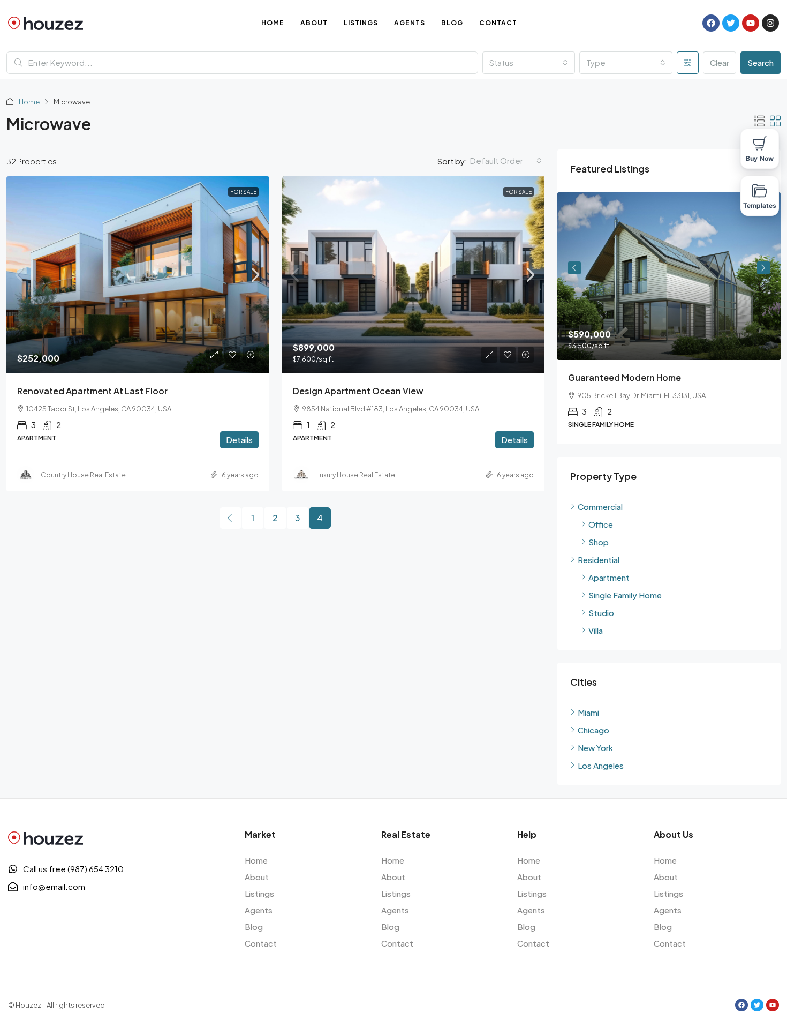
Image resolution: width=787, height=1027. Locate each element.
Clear (719, 62)
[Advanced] (688, 62)
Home (272, 23)
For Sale (243, 192)
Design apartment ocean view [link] (358, 390)
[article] (669, 318)
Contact (498, 23)
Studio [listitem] (601, 613)
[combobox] (529, 62)
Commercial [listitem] (600, 506)
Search (760, 62)
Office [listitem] (600, 524)
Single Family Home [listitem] (625, 595)
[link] (137, 274)
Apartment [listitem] (609, 577)
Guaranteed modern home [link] (624, 377)
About (314, 23)
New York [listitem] (595, 748)
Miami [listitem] (588, 712)
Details (239, 439)
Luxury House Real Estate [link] (355, 475)
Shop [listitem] (598, 542)
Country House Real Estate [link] (83, 475)
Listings (361, 23)
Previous (574, 267)
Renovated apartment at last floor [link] (92, 390)
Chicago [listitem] (593, 730)
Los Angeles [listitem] (601, 765)
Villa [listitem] (595, 630)
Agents (409, 23)
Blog (452, 23)
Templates (760, 205)
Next (763, 267)
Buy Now (760, 158)
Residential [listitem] (598, 559)
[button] (759, 121)
